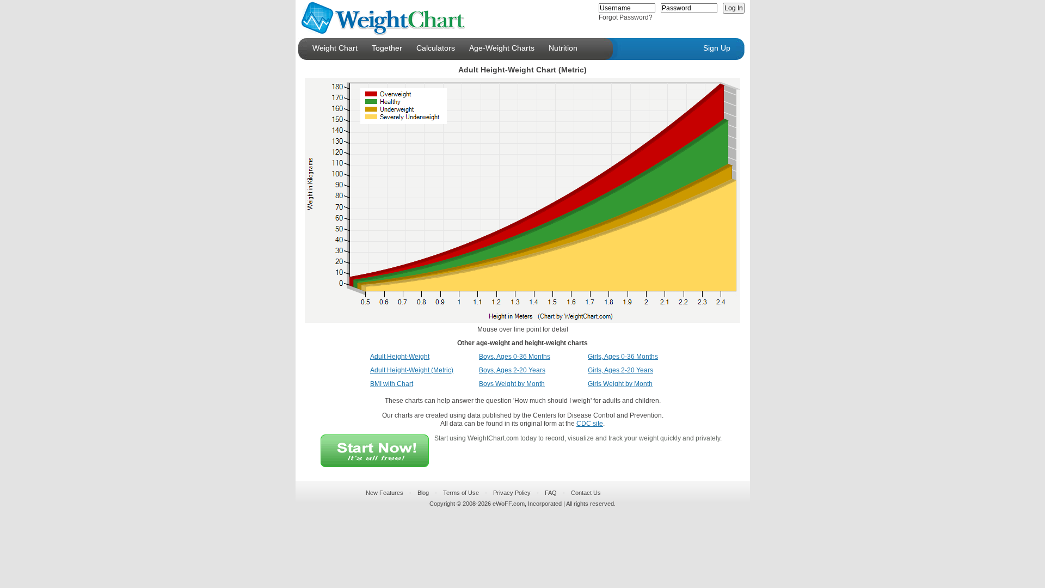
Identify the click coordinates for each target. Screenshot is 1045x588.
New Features (384, 492)
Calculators (435, 48)
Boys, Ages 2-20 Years (512, 370)
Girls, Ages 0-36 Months (623, 356)
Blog (423, 492)
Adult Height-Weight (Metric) (411, 370)
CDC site (589, 423)
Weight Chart (335, 48)
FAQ (551, 492)
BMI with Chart (391, 384)
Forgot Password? (626, 17)
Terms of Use (461, 492)
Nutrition (563, 48)
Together (387, 48)
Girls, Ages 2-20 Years (620, 370)
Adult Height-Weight (399, 356)
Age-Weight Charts (501, 48)
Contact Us (586, 492)
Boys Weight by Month (512, 384)
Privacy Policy (512, 492)
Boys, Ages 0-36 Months (514, 356)
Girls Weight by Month (620, 384)
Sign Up (716, 48)
